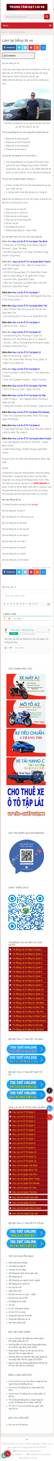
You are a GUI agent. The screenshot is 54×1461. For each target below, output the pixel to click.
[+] (36, 604)
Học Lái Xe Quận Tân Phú (24, 1174)
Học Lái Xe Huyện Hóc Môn (25, 1197)
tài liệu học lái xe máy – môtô (22, 1294)
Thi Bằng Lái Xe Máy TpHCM (27, 1402)
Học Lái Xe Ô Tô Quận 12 (24, 1161)
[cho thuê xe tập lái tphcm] (26, 824)
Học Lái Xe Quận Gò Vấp (24, 1188)
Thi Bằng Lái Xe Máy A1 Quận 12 (28, 998)
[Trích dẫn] (23, 603)
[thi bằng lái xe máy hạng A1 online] (26, 1063)
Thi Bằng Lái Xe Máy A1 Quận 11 (27, 994)
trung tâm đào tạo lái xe (19, 1319)
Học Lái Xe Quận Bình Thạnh (26, 1179)
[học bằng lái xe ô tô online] (26, 1248)
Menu (5, 25)
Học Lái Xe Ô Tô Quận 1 (23, 1112)
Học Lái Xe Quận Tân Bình (24, 1165)
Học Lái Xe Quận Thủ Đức (24, 1192)
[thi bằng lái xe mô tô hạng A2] (26, 727)
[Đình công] (14, 603)
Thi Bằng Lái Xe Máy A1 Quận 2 (27, 954)
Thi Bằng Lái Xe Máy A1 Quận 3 (27, 958)
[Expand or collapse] (31, 55)
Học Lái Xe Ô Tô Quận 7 (23, 1139)
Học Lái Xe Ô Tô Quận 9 (23, 1148)
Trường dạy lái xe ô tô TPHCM (33, 1447)
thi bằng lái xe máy (17, 1301)
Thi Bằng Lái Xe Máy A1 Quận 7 (27, 976)
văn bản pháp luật (17, 1322)
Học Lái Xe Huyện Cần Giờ (25, 1213)
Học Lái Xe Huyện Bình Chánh (26, 1208)
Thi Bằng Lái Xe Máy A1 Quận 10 (28, 989)
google (35, 504)
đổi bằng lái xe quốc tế (19, 1284)
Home (3, 32)
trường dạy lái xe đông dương (28, 1451)
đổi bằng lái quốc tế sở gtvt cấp (23, 1273)
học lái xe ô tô (15, 1287)
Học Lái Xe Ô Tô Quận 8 (23, 1143)
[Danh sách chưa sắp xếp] (20, 603)
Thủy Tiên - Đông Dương (22, 630)
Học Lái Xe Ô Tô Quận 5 (23, 1130)
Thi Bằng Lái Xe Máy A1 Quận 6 (27, 972)
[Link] (29, 603)
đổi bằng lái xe (15, 1277)
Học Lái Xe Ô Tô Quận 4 (23, 1125)
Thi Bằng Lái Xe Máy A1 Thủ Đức (28, 1029)
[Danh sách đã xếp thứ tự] (17, 603)
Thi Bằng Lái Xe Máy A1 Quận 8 (27, 981)
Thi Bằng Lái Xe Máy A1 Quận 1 (27, 949)
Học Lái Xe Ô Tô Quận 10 (24, 1152)
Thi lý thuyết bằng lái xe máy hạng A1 (26, 1400)
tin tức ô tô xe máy (17, 1312)
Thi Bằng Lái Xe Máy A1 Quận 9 (27, 985)
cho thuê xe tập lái (17, 1266)
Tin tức (12, 1305)
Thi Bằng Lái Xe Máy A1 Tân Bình (28, 1003)
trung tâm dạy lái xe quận (20, 1315)
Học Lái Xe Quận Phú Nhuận (26, 1183)
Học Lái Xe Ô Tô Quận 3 (23, 1121)
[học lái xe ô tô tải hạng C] (26, 784)
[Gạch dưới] (10, 603)
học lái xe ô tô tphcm (18, 1425)
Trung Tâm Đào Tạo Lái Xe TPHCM (16, 1444)
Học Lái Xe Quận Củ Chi (24, 1203)
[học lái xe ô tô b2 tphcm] (26, 756)
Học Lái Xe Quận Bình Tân (24, 1170)
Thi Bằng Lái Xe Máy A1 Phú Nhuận (29, 1020)
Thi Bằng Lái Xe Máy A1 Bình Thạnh (29, 1016)
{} (33, 604)
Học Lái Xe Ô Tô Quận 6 (23, 1134)
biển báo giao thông (18, 1263)
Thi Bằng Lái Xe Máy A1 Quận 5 (27, 967)
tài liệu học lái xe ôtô (18, 1298)
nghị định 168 (15, 1291)
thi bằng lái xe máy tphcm (40, 1454)
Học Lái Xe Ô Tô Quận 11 (24, 1156)
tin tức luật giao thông (19, 1308)
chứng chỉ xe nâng (17, 1270)
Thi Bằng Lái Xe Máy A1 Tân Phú (28, 1012)
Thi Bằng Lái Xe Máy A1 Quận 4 (27, 963)
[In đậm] (4, 603)
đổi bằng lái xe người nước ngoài (24, 1280)
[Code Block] (26, 603)
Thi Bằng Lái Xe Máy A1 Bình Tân (28, 1007)
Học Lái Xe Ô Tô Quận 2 (23, 1117)
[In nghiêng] (7, 603)
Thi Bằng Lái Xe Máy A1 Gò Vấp (27, 1025)
